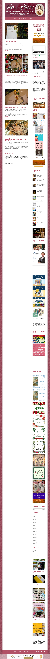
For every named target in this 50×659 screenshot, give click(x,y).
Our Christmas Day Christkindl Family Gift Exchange (16, 76)
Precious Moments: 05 (13, 110)
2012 (35, 537)
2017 (35, 530)
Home (15, 18)
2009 (35, 542)
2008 (35, 543)
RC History (39, 329)
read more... (6, 50)
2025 (34, 518)
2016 (35, 531)
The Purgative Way (38, 327)
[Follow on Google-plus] (44, 652)
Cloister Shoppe (41, 323)
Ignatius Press (40, 322)
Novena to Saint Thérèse (41, 174)
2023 (34, 521)
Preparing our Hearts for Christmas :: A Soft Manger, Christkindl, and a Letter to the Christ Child (16, 139)
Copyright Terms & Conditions (37, 644)
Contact (30, 18)
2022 (34, 522)
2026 (34, 513)
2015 (35, 533)
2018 (34, 528)
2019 (34, 527)
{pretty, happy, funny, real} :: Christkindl (15, 107)
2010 (35, 540)
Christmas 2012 (7, 110)
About (26, 18)
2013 (35, 536)
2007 (35, 545)
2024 (34, 519)
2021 (34, 524)
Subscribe (39, 52)
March (35, 515)
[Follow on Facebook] (36, 652)
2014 (35, 534)
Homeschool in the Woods (37, 324)
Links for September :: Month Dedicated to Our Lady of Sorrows (41, 191)
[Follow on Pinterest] (39, 652)
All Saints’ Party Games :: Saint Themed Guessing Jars (41, 185)
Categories (34, 550)
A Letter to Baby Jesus (10, 41)
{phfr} (14, 109)
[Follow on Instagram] (41, 652)
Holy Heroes (43, 327)
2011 (35, 539)
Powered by (36, 55)
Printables (26, 43)
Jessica (7, 43)
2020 (34, 525)
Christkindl (22, 43)
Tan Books (40, 326)
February (36, 516)
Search (44, 509)
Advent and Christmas (17, 43)
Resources (21, 18)
